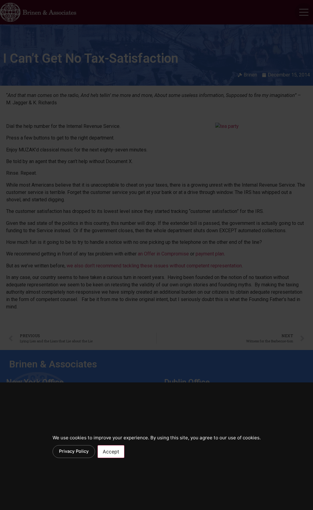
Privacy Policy (74, 451)
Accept (111, 452)
